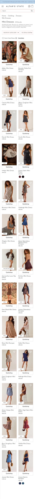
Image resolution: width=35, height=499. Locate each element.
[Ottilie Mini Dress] (25, 427)
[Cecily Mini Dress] (25, 121)
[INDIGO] (20, 483)
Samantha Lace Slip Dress (9, 276)
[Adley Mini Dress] (9, 52)
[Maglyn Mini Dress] (9, 225)
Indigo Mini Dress (8, 170)
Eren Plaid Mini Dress (9, 309)
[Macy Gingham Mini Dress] (25, 86)
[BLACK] (23, 177)
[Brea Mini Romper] (9, 327)
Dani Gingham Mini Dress (8, 377)
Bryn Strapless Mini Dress (8, 444)
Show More (17, 489)
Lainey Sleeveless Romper (24, 310)
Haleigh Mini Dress (24, 376)
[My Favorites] (14, 43)
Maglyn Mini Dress (8, 241)
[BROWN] (20, 177)
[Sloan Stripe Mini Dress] (9, 394)
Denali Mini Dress (8, 137)
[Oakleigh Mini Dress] (25, 191)
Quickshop (9, 64)
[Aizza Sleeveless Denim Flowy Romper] (25, 225)
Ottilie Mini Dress (24, 443)
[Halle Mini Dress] (25, 327)
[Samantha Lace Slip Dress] (9, 260)
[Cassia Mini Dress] (9, 86)
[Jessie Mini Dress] (9, 461)
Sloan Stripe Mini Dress (8, 410)
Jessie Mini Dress (8, 477)
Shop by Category (10, 32)
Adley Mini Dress (7, 68)
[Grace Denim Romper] (25, 461)
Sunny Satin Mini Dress (24, 171)
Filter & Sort (26, 32)
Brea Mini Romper (8, 343)
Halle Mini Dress (24, 343)
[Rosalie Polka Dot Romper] (25, 52)
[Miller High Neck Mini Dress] (25, 394)
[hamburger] (3, 6)
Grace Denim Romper (23, 477)
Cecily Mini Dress (24, 137)
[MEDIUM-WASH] (23, 483)
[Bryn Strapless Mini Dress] (9, 427)
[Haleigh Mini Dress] (25, 360)
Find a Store (21, 38)
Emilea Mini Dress (24, 276)
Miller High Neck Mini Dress (25, 410)
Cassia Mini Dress (8, 103)
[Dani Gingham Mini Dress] (9, 360)
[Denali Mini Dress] (9, 121)
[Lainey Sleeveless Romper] (25, 293)
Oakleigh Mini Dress (25, 207)
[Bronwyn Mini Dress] (9, 191)
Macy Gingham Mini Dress (25, 103)
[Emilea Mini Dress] (25, 260)
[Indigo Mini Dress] (9, 154)
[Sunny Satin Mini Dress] (25, 154)
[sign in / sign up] (29, 6)
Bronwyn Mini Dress (9, 207)
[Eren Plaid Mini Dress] (9, 293)
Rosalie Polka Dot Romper (24, 68)
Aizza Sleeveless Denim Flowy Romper (24, 242)
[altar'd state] (14, 6)
